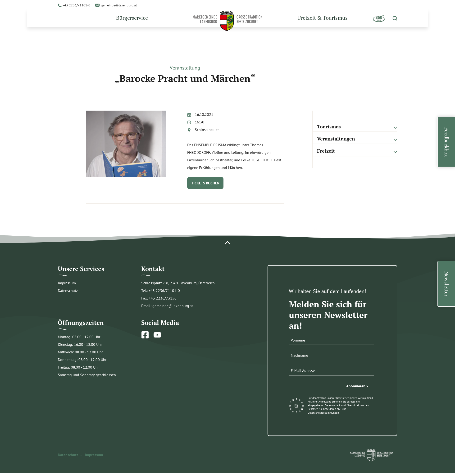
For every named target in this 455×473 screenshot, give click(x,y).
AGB (339, 409)
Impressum (67, 283)
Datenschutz (68, 290)
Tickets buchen (205, 183)
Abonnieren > (357, 386)
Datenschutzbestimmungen (323, 412)
